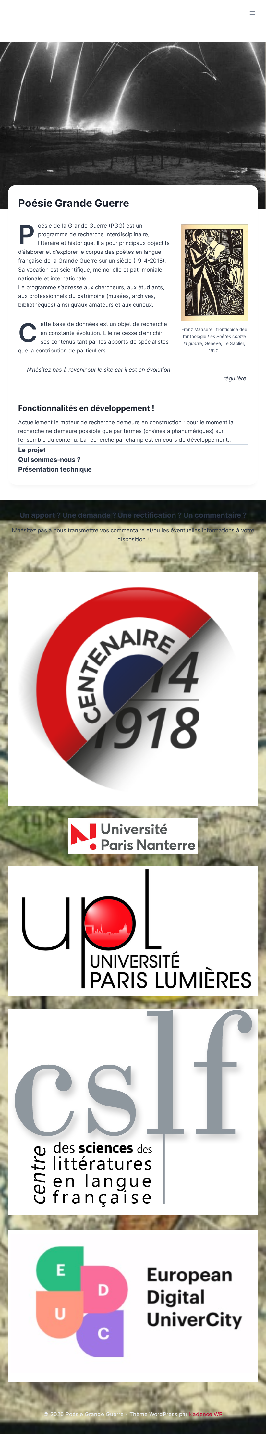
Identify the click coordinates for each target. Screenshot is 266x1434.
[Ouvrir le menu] (252, 13)
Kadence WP (206, 1414)
